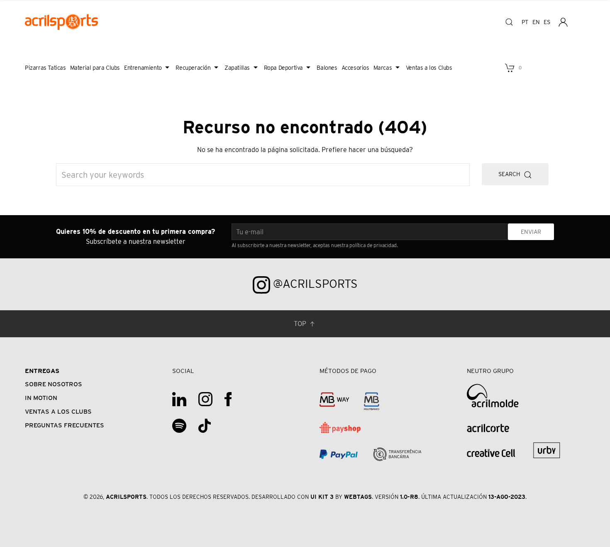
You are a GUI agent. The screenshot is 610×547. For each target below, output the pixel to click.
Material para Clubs (95, 67)
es (547, 22)
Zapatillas (237, 67)
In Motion (41, 398)
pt (525, 22)
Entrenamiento (143, 67)
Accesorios (355, 67)
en (535, 22)
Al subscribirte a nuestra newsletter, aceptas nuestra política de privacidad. (315, 245)
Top (301, 324)
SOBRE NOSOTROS (53, 384)
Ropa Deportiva (283, 67)
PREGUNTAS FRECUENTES (64, 425)
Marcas (382, 67)
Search (511, 174)
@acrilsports (314, 284)
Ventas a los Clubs (429, 67)
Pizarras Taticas (45, 67)
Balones (327, 67)
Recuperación (193, 67)
